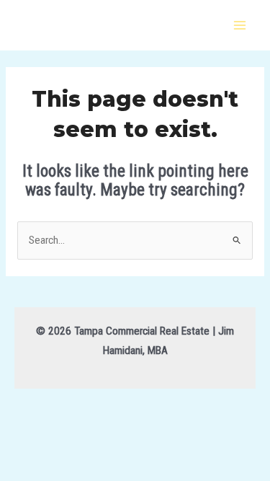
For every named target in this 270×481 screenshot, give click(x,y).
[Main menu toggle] (240, 24)
